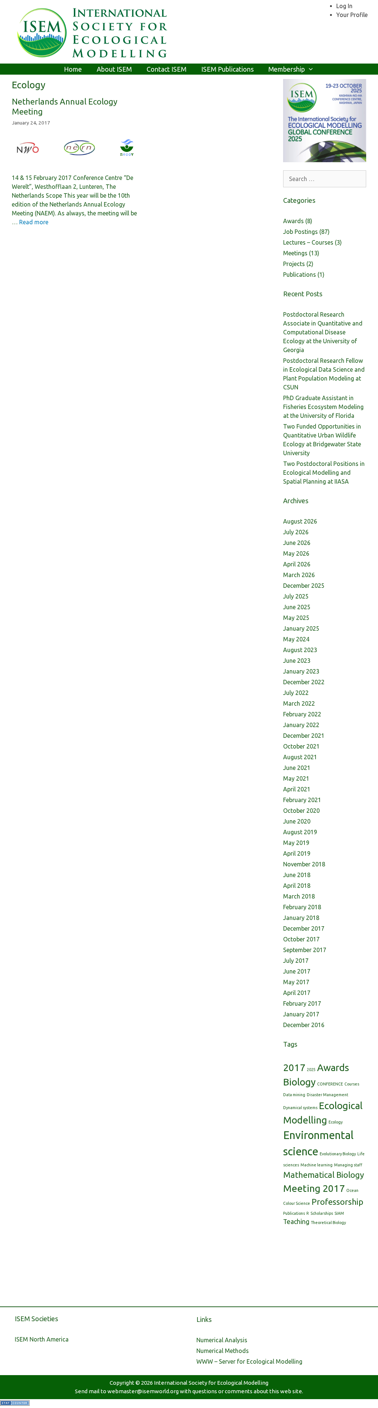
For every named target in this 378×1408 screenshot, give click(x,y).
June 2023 (296, 660)
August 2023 (300, 650)
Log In (344, 6)
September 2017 (304, 950)
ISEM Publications (227, 69)
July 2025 (296, 596)
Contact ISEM (166, 69)
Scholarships (321, 1213)
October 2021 (301, 746)
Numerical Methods (222, 1350)
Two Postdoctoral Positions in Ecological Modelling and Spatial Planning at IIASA (324, 472)
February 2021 (302, 800)
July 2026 (296, 532)
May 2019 (296, 842)
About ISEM (114, 69)
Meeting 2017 (314, 1188)
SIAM (339, 1213)
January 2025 (301, 628)
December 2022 (303, 682)
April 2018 (296, 885)
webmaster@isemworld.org (143, 1391)
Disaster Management (327, 1094)
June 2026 (296, 542)
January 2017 (301, 1014)
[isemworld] (93, 31)
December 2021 (303, 735)
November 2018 (304, 864)
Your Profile (352, 14)
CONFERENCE (330, 1084)
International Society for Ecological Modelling (211, 1383)
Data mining (294, 1094)
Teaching (296, 1221)
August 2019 (300, 832)
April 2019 (296, 853)
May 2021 (296, 778)
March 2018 (299, 896)
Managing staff (348, 1165)
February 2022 (302, 714)
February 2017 (302, 1003)
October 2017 (301, 939)
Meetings (295, 253)
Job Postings (300, 231)
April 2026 (296, 564)
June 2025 (296, 607)
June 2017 (296, 971)
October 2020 (301, 810)
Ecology (336, 1122)
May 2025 (296, 617)
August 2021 (300, 757)
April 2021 (296, 789)
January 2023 (301, 671)
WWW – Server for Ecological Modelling (249, 1361)
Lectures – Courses (308, 242)
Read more (33, 222)
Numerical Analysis (221, 1340)
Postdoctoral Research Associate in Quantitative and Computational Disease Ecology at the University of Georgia (322, 332)
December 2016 (303, 1025)
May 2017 (296, 982)
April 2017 (296, 992)
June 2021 (296, 767)
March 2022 (299, 703)
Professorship (337, 1201)
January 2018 (301, 917)
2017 (294, 1067)
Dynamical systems (300, 1107)
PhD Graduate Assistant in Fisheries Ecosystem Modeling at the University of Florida (323, 407)
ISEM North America (42, 1339)
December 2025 (303, 585)
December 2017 (303, 928)
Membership (286, 69)
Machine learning (316, 1165)
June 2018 (296, 875)
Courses (351, 1084)
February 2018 (302, 907)
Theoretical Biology (328, 1222)
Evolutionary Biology (338, 1154)
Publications (299, 274)
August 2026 (300, 521)
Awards (293, 221)
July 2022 (296, 692)
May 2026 (296, 553)
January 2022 (301, 725)
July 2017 (296, 960)
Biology (299, 1082)
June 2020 (296, 821)
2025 (311, 1069)
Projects (294, 263)
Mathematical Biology (323, 1174)
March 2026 (299, 575)
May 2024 (296, 639)
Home (73, 69)
